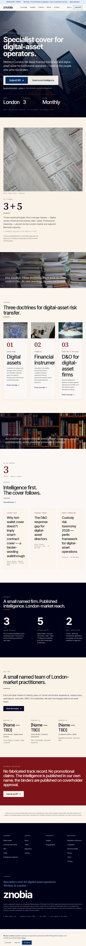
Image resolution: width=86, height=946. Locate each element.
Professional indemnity (10, 857)
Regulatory (28, 849)
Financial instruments (10, 845)
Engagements (50, 845)
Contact (56, 7)
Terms (69, 857)
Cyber (5, 853)
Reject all (17, 942)
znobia (8, 7)
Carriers (41, 7)
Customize (8, 942)
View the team (14, 708)
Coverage (23, 7)
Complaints (70, 845)
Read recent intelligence (43, 80)
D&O (4, 849)
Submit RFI (77, 7)
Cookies (69, 861)
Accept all (27, 942)
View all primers (9, 502)
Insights (32, 7)
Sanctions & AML (72, 849)
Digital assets (7, 840)
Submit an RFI (13, 794)
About (49, 7)
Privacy (69, 853)
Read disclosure (74, 2)
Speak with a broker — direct (14, 88)
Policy (24, 938)
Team (26, 845)
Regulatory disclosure (74, 840)
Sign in (69, 7)
